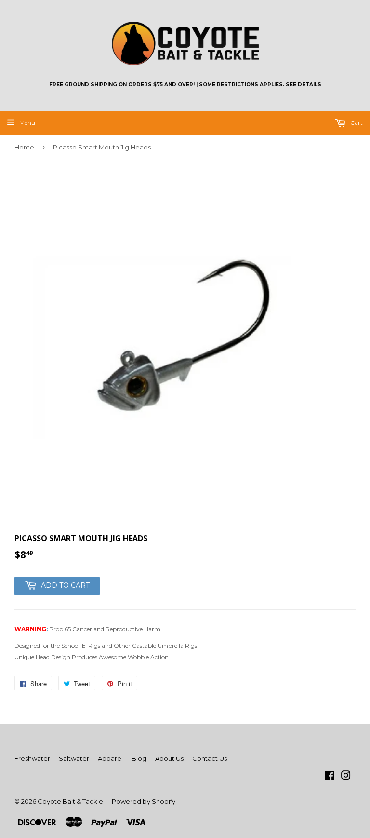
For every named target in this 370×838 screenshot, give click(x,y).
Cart (356, 122)
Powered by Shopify (143, 801)
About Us (169, 758)
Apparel (110, 758)
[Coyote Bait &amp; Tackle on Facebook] (330, 777)
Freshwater (32, 758)
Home (24, 147)
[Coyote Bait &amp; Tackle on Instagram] (346, 777)
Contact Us (209, 758)
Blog (139, 758)
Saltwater (74, 758)
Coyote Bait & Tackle (70, 801)
